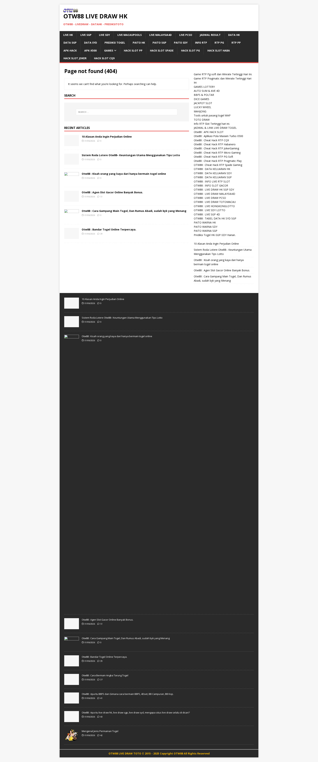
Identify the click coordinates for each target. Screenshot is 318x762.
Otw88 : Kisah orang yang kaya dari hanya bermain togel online (124, 173)
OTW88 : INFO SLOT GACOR (211, 185)
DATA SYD (90, 42)
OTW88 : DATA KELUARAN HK (212, 169)
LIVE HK (68, 35)
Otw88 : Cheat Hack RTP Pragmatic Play (218, 161)
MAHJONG (200, 111)
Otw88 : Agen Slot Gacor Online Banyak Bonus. (112, 192)
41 (101, 698)
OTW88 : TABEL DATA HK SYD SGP (215, 218)
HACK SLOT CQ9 (104, 58)
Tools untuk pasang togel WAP (212, 115)
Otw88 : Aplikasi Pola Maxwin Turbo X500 (218, 136)
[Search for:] (126, 112)
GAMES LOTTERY (204, 86)
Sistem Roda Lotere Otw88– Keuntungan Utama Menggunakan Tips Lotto (131, 155)
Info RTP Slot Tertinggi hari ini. (212, 123)
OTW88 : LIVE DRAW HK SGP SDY (214, 189)
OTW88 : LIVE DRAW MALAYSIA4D (214, 194)
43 (101, 716)
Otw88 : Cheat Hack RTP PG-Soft (213, 156)
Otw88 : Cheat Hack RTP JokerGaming (216, 148)
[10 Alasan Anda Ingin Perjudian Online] (71, 143)
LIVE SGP (85, 35)
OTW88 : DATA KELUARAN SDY (213, 173)
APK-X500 (90, 50)
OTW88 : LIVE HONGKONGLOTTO (214, 206)
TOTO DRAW (202, 119)
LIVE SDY (104, 35)
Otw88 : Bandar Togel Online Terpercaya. (109, 229)
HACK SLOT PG (190, 50)
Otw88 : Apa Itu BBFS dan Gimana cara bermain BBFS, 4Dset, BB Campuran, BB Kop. (128, 694)
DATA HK (234, 35)
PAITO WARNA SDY (205, 226)
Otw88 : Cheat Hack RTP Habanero (215, 144)
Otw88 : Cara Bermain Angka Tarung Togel (105, 675)
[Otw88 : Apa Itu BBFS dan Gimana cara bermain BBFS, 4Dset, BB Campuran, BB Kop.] (71, 701)
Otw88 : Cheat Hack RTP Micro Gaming (217, 152)
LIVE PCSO (185, 35)
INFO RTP (201, 42)
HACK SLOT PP (133, 50)
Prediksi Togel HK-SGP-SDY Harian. (215, 235)
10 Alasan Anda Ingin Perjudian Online (107, 136)
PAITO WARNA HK (205, 222)
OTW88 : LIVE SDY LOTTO (209, 210)
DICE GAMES (201, 99)
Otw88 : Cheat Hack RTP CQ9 (211, 140)
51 (101, 196)
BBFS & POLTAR (204, 95)
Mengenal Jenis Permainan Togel (100, 731)
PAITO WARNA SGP (205, 230)
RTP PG (219, 42)
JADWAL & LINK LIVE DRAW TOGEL (215, 127)
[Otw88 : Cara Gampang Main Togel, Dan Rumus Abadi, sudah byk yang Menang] (71, 218)
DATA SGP (70, 42)
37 (101, 679)
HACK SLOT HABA (218, 50)
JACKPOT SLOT (203, 103)
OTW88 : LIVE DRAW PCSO (210, 198)
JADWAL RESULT (210, 35)
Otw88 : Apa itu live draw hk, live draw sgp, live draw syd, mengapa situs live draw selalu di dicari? (136, 712)
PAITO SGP (159, 42)
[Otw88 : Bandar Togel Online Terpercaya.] (71, 236)
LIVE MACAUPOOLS (129, 35)
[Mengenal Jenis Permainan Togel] (71, 738)
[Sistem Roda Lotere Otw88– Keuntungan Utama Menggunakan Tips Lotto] (71, 162)
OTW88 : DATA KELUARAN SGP (213, 177)
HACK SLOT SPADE (162, 50)
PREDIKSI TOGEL (115, 42)
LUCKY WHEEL (202, 107)
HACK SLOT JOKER (74, 58)
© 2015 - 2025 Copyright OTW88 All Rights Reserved (176, 753)
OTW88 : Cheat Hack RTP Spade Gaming (218, 165)
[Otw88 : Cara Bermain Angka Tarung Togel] (71, 683)
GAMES (108, 50)
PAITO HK (139, 42)
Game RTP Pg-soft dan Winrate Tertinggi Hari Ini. (223, 74)
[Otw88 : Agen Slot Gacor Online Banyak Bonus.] (71, 199)
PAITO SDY (181, 42)
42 (101, 735)
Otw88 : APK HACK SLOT (209, 132)
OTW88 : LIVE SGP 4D (207, 214)
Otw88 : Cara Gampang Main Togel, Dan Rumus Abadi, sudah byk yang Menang (134, 211)
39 (101, 233)
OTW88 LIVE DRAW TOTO (125, 753)
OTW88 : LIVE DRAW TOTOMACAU (215, 202)
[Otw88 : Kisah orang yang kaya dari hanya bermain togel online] (71, 181)
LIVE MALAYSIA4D (160, 35)
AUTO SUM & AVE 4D (207, 91)
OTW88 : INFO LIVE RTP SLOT (212, 181)
